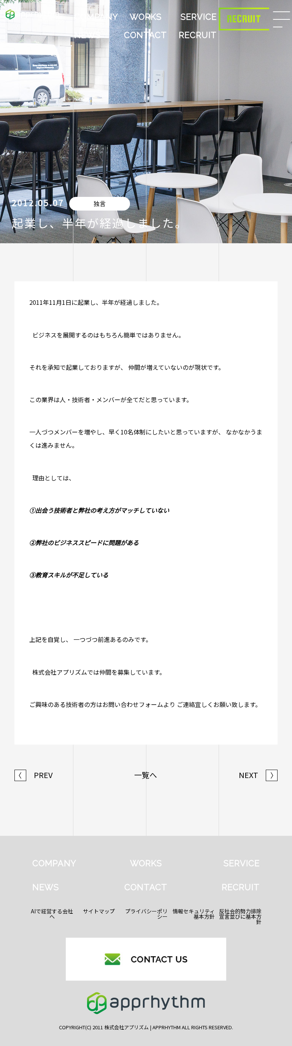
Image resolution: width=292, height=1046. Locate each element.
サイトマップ (99, 911)
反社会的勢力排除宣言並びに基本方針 (240, 916)
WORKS (146, 17)
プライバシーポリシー (146, 913)
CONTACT (145, 35)
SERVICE (199, 17)
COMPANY (96, 17)
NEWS (87, 35)
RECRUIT (198, 35)
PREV (34, 775)
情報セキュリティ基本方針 (194, 913)
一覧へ (145, 775)
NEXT (258, 775)
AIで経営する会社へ (52, 913)
